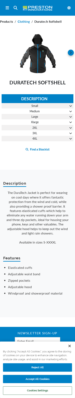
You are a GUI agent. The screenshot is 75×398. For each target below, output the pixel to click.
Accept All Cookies (37, 379)
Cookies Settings (37, 390)
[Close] (69, 346)
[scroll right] (71, 53)
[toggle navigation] (7, 8)
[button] (37, 53)
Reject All (37, 367)
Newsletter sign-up (37, 333)
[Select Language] (69, 7)
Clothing (24, 21)
